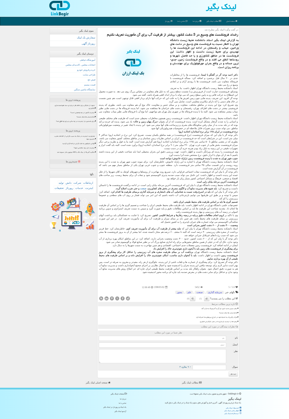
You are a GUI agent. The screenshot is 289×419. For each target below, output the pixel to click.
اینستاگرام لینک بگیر (231, 413)
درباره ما (196, 21)
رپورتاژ (168, 21)
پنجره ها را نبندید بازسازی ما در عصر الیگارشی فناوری (218, 321)
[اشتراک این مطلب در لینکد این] (106, 298)
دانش (68, 182)
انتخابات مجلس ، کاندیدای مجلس (80, 65)
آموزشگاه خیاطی (87, 60)
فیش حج (91, 79)
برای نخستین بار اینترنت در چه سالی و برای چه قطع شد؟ (75, 121)
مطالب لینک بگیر (190, 382)
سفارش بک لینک (86, 37)
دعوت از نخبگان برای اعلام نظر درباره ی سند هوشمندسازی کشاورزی (75, 107)
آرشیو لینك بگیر (120, 411)
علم (189, 292)
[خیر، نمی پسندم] (192, 298)
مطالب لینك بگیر (212, 21)
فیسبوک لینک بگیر (232, 408)
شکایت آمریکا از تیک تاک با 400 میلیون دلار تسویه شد (76, 152)
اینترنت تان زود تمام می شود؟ (84, 147)
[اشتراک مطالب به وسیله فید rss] (101, 298)
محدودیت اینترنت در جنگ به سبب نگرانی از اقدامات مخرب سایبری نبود (74, 137)
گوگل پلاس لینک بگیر (231, 410)
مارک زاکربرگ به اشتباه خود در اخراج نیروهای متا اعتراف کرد (216, 317)
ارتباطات (88, 182)
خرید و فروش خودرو (86, 70)
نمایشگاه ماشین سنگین (84, 89)
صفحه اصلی (230, 21)
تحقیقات (59, 188)
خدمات (79, 188)
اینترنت (89, 188)
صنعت (143, 188)
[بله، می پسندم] (206, 298)
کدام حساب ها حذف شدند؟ (228, 313)
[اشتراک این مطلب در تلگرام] (128, 298)
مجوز (179, 292)
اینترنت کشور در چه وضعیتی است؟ (82, 112)
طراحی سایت (89, 74)
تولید (61, 182)
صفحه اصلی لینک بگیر (97, 382)
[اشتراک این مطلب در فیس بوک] (122, 298)
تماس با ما (181, 21)
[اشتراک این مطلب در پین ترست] (112, 298)
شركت (77, 182)
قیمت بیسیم (89, 84)
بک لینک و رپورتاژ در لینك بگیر (114, 407)
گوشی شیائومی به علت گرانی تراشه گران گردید (78, 143)
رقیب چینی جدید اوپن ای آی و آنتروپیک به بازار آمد (219, 308)
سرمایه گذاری (215, 292)
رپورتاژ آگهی (88, 43)
